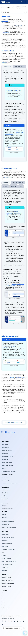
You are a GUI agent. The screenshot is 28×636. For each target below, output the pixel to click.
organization (4, 21)
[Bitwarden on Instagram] (23, 621)
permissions (4, 62)
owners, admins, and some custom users (13, 90)
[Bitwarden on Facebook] (20, 621)
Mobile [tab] (5, 186)
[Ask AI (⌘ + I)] (25, 633)
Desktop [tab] (13, 186)
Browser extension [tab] (18, 182)
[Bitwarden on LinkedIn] (17, 621)
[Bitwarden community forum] (8, 621)
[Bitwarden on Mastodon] (2, 624)
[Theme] (24, 628)
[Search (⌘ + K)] (22, 2)
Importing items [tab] (19, 66)
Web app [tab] (5, 182)
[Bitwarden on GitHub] (11, 621)
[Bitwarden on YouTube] (14, 621)
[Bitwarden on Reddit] (5, 621)
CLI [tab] (21, 186)
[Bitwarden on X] (2, 621)
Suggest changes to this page (14, 422)
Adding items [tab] (7, 66)
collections (6, 32)
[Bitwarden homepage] (6, 2)
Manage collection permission (18, 377)
